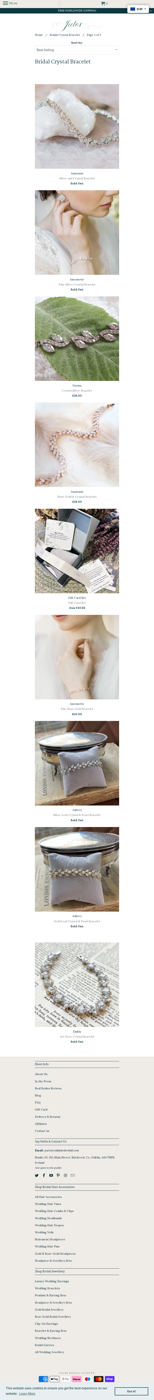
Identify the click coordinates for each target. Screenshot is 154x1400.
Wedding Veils (44, 1232)
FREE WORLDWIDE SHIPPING (77, 10)
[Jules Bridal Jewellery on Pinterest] (58, 1175)
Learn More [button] (27, 1393)
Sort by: (77, 42)
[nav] (10, 4)
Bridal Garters (44, 1345)
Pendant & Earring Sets (50, 1295)
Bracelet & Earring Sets (51, 1331)
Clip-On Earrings (46, 1324)
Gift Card (41, 1109)
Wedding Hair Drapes (49, 1225)
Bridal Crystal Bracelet (65, 35)
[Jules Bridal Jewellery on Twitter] (37, 1175)
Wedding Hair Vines (48, 1204)
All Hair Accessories (48, 1197)
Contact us (42, 1131)
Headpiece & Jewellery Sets (53, 1260)
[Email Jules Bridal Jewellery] (73, 1175)
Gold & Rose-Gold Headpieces (55, 1253)
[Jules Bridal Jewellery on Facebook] (44, 1175)
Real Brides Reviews (48, 1088)
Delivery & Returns (47, 1117)
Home (39, 35)
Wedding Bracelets (47, 1288)
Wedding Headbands (48, 1218)
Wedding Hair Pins (47, 1246)
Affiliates (41, 1124)
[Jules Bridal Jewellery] (77, 25)
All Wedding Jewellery (49, 1352)
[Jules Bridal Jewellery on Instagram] (66, 1175)
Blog (38, 1095)
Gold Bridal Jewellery (49, 1309)
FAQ (38, 1102)
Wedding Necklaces (48, 1338)
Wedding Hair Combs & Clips (54, 1211)
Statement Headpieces (50, 1239)
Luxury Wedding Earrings (52, 1281)
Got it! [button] (131, 1391)
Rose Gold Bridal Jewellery (53, 1316)
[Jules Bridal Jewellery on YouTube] (51, 1175)
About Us (41, 1074)
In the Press (43, 1081)
